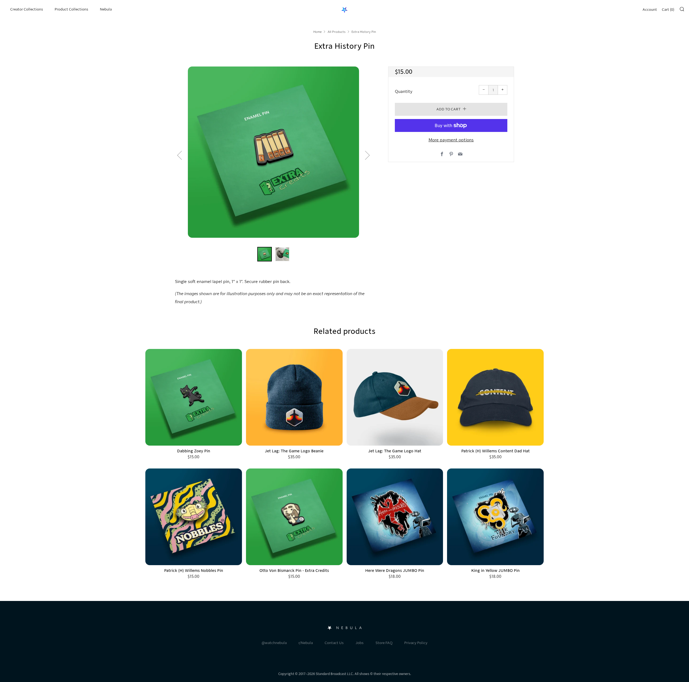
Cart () (668, 10)
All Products (337, 32)
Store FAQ (383, 643)
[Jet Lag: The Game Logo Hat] (395, 397)
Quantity (403, 91)
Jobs (360, 643)
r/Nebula (305, 643)
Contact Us (334, 643)
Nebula (106, 9)
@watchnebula (274, 643)
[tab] (264, 254)
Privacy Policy (415, 643)
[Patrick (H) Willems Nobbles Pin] (193, 516)
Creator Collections (26, 9)
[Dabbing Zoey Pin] (193, 397)
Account (649, 10)
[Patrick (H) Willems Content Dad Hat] (495, 397)
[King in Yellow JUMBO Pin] (495, 516)
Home (317, 32)
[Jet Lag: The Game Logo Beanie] (294, 397)
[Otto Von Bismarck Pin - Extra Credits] (294, 516)
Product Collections (71, 9)
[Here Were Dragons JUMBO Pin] (395, 516)
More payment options (451, 140)
